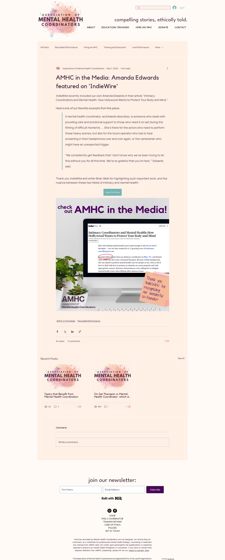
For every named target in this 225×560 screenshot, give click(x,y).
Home (112, 515)
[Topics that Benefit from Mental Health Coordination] (63, 376)
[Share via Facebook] (57, 331)
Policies (112, 528)
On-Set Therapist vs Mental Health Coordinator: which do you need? (112, 395)
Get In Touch (112, 531)
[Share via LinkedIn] (72, 331)
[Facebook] (115, 511)
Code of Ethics (112, 525)
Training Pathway (112, 521)
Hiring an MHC (91, 47)
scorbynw (170, 559)
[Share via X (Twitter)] (64, 331)
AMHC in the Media (65, 320)
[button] (179, 27)
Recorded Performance (66, 47)
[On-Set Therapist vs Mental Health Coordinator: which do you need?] (112, 376)
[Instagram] (109, 511)
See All (181, 358)
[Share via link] (79, 331)
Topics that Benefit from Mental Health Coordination (61, 395)
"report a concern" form (138, 550)
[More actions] (167, 68)
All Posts (45, 47)
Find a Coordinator (112, 518)
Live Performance (140, 47)
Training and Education (115, 47)
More (157, 47)
